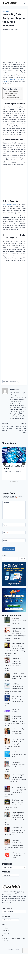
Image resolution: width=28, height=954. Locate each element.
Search (4, 555)
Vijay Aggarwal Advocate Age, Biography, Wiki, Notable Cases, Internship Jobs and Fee (14, 663)
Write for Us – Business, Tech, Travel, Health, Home (19, 621)
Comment (6, 502)
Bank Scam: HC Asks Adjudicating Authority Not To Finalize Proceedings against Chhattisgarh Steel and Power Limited (15, 633)
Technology (6, 11)
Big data (5, 381)
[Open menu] (24, 3)
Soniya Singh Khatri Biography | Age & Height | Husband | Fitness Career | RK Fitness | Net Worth (15, 817)
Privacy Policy (6, 933)
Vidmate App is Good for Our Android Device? (18, 855)
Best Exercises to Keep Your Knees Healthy (7, 427)
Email (5, 532)
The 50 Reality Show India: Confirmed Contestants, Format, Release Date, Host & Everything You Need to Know (15, 648)
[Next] (23, 463)
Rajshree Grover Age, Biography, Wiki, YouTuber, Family (18, 731)
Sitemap (4, 936)
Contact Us (15, 709)
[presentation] (14, 455)
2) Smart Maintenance (11, 93)
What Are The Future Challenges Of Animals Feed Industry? (19, 676)
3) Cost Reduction (10, 95)
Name (5, 525)
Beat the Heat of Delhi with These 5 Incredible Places (21, 428)
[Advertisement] (14, 47)
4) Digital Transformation (12, 97)
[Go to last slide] (4, 463)
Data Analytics (14, 381)
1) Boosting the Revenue (11, 91)
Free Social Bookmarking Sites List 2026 (19, 754)
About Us (5, 928)
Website (5, 540)
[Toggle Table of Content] (19, 89)
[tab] (10, 481)
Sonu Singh (7, 29)
